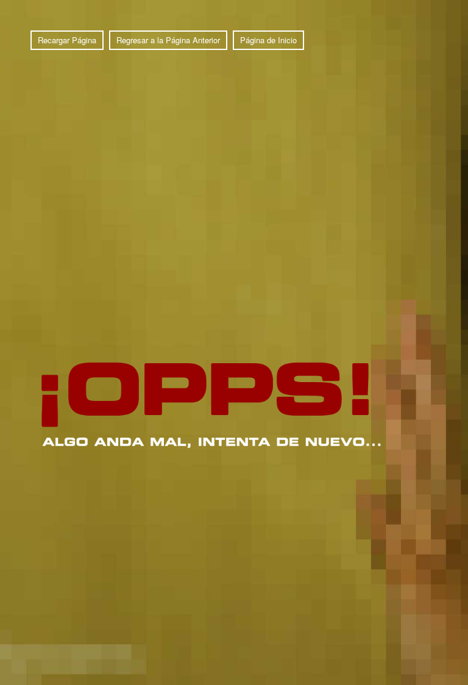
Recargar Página (67, 40)
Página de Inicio (268, 40)
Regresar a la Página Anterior (168, 40)
